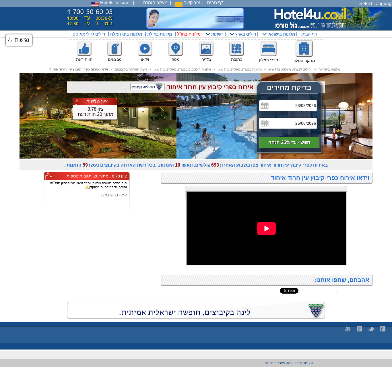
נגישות (21, 40)
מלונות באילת (159, 34)
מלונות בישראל (281, 34)
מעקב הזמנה (155, 2)
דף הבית (215, 2)
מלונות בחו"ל (189, 34)
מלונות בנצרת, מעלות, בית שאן (240, 69)
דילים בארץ (245, 34)
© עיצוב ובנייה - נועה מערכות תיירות (289, 363)
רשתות (217, 34)
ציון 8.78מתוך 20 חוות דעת (95, 112)
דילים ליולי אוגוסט (89, 34)
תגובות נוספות (79, 176)
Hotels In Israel (115, 2)
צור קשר (191, 2)
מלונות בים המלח (126, 34)
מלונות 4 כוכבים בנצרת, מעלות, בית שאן (182, 69)
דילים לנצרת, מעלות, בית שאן (289, 69)
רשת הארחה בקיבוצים (131, 69)
